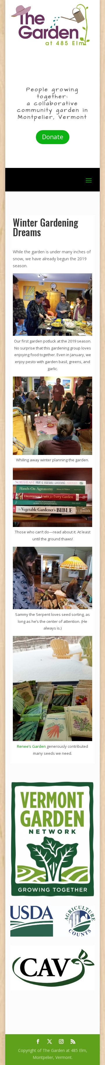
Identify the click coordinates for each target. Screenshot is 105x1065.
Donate (52, 137)
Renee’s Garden (31, 746)
